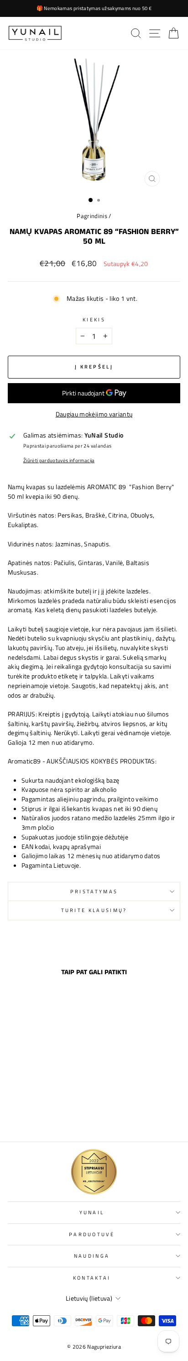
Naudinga (92, 1256)
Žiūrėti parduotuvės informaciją (59, 460)
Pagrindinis (92, 216)
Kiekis (94, 319)
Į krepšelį (40, 1114)
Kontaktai (92, 1277)
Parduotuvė (92, 1234)
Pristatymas (94, 891)
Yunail (91, 1212)
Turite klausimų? (94, 910)
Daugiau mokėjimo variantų (94, 414)
